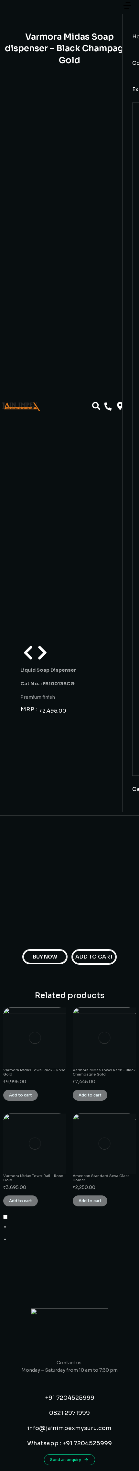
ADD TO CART (94, 956)
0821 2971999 (69, 1413)
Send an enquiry (65, 1459)
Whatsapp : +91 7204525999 (69, 1443)
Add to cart (20, 1095)
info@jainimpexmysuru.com (69, 1428)
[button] (127, 8)
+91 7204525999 (69, 1397)
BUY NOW (45, 957)
